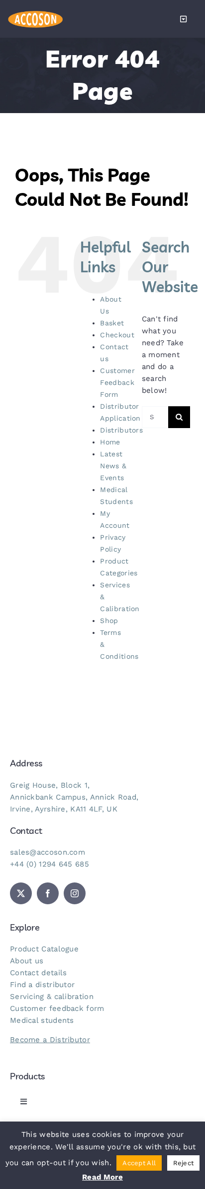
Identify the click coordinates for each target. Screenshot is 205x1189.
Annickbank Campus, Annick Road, (74, 797)
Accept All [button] (139, 1163)
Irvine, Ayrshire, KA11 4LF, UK (63, 809)
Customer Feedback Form (117, 382)
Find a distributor (42, 984)
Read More (102, 1177)
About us (26, 960)
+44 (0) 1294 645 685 (49, 864)
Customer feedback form (57, 1008)
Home (110, 442)
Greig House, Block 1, (50, 785)
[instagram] (75, 893)
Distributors (121, 430)
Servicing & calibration (52, 996)
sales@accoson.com (47, 852)
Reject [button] (183, 1163)
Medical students (42, 1020)
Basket (112, 323)
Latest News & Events (113, 466)
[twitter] (21, 893)
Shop (109, 621)
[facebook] (48, 893)
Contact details (38, 972)
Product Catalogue (44, 948)
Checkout (117, 335)
